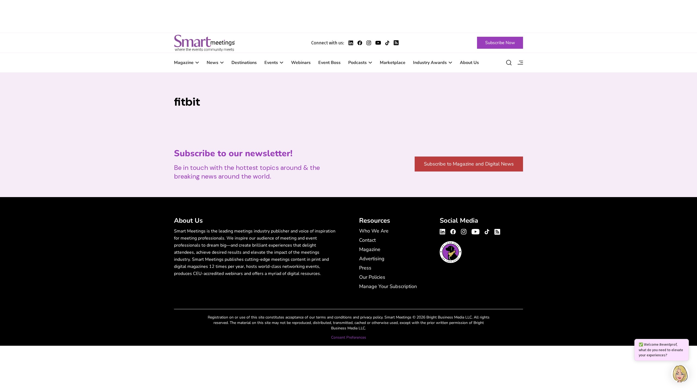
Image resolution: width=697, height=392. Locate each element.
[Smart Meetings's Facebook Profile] (359, 43)
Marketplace (392, 63)
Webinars (301, 63)
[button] (680, 374)
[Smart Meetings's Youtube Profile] (378, 42)
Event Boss (329, 63)
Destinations (244, 63)
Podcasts (357, 63)
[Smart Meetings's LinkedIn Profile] (350, 43)
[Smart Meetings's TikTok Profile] (387, 43)
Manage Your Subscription (388, 286)
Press (365, 268)
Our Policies (372, 277)
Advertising (371, 258)
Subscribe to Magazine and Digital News (469, 164)
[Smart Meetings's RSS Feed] (396, 42)
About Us (469, 63)
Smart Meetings (204, 43)
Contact (367, 240)
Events (271, 63)
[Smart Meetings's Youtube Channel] (475, 230)
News (212, 63)
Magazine (184, 63)
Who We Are (374, 231)
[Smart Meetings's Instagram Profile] (368, 43)
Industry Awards (430, 63)
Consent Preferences (348, 337)
